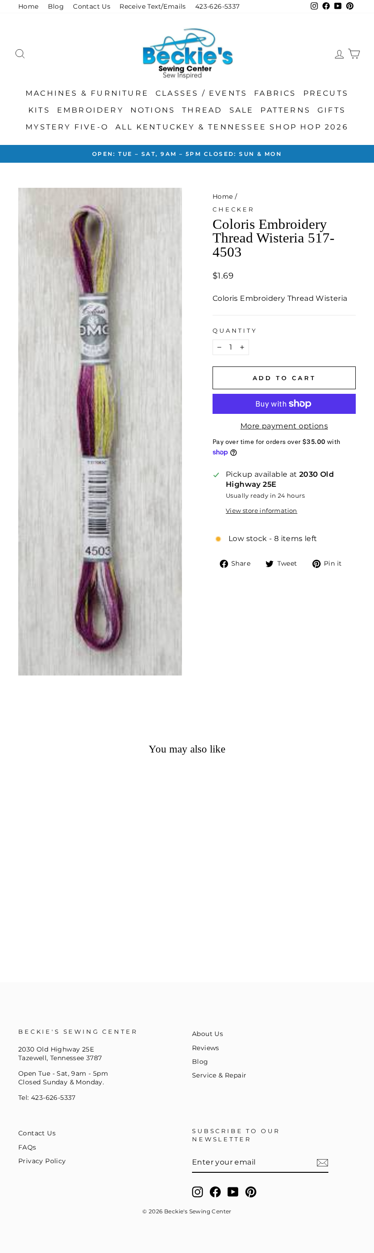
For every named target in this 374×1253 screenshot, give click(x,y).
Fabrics (275, 93)
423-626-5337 (217, 6)
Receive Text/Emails (152, 6)
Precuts (325, 93)
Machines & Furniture (87, 93)
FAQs (27, 1147)
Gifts (331, 110)
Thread (202, 110)
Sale (241, 110)
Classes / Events (201, 93)
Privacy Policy (42, 1161)
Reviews (205, 1048)
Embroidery (90, 110)
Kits (39, 110)
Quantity (235, 330)
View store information (261, 510)
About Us (207, 1033)
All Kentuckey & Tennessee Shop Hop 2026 (231, 127)
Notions (152, 110)
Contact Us (91, 6)
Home (28, 6)
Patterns (285, 110)
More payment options (284, 426)
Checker (234, 209)
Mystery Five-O (67, 127)
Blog (56, 6)
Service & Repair (219, 1075)
